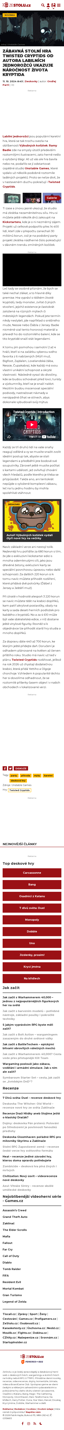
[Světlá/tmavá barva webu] (40, 1423)
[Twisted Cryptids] (12, 198)
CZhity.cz (9, 1337)
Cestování (10, 1318)
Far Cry (8, 1249)
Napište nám (33, 1412)
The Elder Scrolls (15, 1230)
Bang (32, 884)
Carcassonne (32, 872)
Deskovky (31, 81)
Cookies (31, 1409)
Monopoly (32, 919)
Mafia (6, 1236)
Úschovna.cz (36, 1328)
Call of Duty (11, 1256)
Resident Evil (12, 1282)
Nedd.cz (53, 1328)
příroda (25, 775)
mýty (37, 775)
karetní (48, 775)
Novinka (10, 15)
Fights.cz (24, 1332)
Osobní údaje (45, 1409)
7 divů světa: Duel (32, 908)
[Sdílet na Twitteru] (10, 768)
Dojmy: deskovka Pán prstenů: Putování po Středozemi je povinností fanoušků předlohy (31, 1127)
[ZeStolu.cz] (17, 5)
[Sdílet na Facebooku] (5, 768)
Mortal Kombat (13, 1288)
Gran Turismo (12, 1295)
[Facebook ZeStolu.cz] (22, 1423)
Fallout (7, 1243)
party (14, 775)
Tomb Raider (12, 1269)
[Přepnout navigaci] (48, 5)
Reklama (8, 1409)
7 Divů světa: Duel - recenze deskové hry (32, 1097)
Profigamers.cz (45, 1318)
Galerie (52, 197)
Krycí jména (32, 966)
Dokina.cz (40, 1332)
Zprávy (23, 1314)
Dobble (32, 931)
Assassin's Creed (14, 1210)
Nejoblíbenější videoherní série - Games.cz (32, 1198)
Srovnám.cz (49, 1337)
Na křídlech (32, 978)
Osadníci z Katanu (32, 896)
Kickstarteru (12, 222)
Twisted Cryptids (24, 659)
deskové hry (18, 780)
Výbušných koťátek (33, 145)
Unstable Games (37, 168)
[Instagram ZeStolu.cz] (28, 1423)
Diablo (7, 1262)
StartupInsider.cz (15, 1342)
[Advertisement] (32, 729)
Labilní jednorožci (16, 136)
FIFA (6, 1275)
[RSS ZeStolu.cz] (34, 1423)
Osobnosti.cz (29, 1323)
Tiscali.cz (9, 1314)
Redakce (19, 1409)
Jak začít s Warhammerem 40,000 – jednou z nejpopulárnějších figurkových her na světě (31, 1001)
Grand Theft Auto (15, 1216)
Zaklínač (8, 1223)
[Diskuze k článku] (12, 85)
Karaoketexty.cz (14, 1328)
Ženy (43, 1314)
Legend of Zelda (14, 1301)
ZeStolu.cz (10, 1323)
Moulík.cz (9, 1332)
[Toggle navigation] (58, 5)
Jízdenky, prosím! (32, 955)
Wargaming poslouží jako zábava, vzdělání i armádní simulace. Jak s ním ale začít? (30, 1067)
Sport (33, 1314)
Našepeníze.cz (28, 1337)
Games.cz (26, 1318)
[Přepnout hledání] (43, 5)
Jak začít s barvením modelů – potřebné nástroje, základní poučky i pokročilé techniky (31, 1015)
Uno (32, 943)
